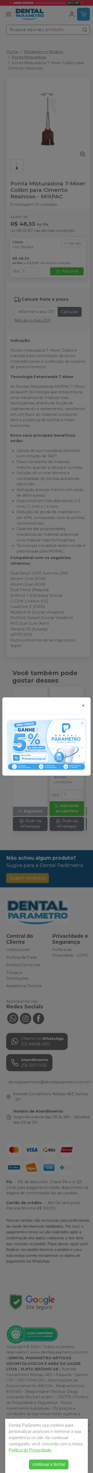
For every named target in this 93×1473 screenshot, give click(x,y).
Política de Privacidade (30, 1450)
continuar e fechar (48, 1464)
